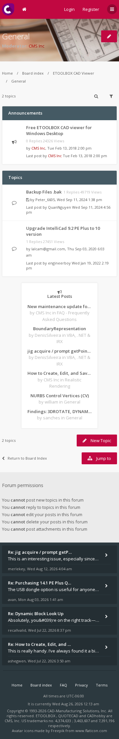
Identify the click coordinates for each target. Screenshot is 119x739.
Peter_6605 (45, 199)
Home (7, 73)
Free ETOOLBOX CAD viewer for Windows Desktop (59, 130)
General (16, 36)
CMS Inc (36, 46)
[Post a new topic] (109, 36)
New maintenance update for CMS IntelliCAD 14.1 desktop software (59, 306)
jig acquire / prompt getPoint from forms (59, 351)
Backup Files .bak (43, 192)
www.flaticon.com (91, 730)
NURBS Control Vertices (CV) (59, 396)
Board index (33, 73)
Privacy (81, 685)
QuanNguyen (59, 207)
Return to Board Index (27, 458)
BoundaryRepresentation (59, 329)
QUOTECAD (68, 715)
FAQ (63, 685)
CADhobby (96, 715)
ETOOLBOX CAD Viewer (73, 73)
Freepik (57, 730)
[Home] (8, 9)
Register (91, 9)
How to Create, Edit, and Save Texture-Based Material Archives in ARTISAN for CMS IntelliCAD (59, 373)
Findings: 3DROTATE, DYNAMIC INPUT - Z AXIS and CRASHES (59, 411)
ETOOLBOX (46, 715)
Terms (101, 685)
